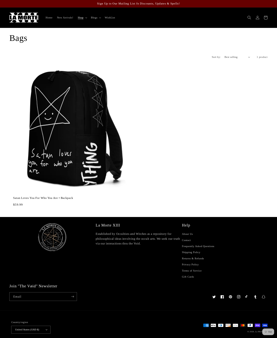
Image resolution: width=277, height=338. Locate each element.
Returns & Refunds (193, 258)
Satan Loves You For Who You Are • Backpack (43, 197)
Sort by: (216, 57)
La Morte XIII (261, 332)
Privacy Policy (190, 264)
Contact (186, 240)
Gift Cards (188, 276)
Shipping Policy (191, 252)
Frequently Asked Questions (198, 246)
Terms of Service (192, 270)
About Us (187, 234)
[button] (82, 18)
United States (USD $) (27, 329)
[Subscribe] (73, 296)
